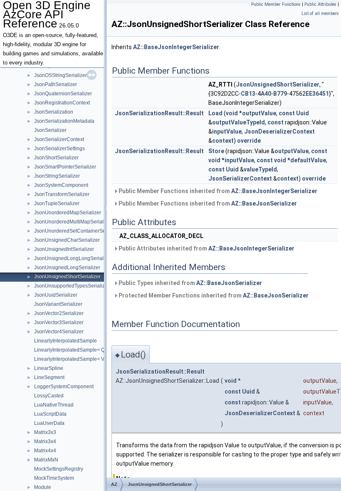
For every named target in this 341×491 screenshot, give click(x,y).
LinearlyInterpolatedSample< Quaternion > (82, 350)
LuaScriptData (50, 414)
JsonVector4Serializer (59, 332)
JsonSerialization (53, 112)
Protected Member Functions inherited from (213, 295)
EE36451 (317, 93)
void (232, 113)
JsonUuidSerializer (55, 295)
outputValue (259, 113)
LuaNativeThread (54, 405)
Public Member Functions (276, 4)
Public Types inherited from (189, 283)
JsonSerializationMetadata (64, 121)
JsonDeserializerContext (279, 131)
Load (215, 113)
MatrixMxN (46, 460)
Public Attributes (320, 4)
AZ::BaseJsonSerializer (264, 203)
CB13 (248, 93)
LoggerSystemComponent (64, 386)
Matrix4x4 (45, 451)
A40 (266, 93)
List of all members (320, 13)
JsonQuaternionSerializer (63, 94)
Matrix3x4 (45, 441)
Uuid (302, 113)
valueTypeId (260, 169)
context (223, 140)
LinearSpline (48, 368)
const (287, 113)
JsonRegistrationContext (62, 103)
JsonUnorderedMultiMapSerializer (73, 222)
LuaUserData (49, 423)
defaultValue (308, 160)
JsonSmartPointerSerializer (65, 167)
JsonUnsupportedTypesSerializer (71, 286)
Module (42, 487)
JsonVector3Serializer (59, 322)
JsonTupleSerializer (56, 203)
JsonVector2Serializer (59, 313)
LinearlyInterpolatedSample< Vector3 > (78, 359)
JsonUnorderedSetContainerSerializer (77, 231)
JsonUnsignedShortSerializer (67, 277)
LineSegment (49, 377)
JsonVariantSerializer (58, 304)
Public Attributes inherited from (205, 248)
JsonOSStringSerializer (60, 75)
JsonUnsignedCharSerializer (67, 240)
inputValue (227, 131)
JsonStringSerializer (57, 176)
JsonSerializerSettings (59, 148)
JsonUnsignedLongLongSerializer (73, 258)
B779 (280, 93)
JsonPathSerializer (55, 84)
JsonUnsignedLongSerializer (67, 267)
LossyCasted (49, 396)
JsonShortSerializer (56, 158)
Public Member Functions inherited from (217, 191)
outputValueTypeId (238, 122)
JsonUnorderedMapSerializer (67, 213)
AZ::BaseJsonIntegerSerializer (176, 47)
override (249, 140)
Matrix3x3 (45, 432)
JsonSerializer (50, 130)
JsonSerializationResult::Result (159, 113)
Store (216, 151)
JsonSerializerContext (59, 139)
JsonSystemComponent (61, 185)
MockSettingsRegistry (58, 469)
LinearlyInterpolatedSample (65, 341)
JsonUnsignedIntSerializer (64, 249)
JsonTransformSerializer (61, 194)
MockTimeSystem (54, 478)
